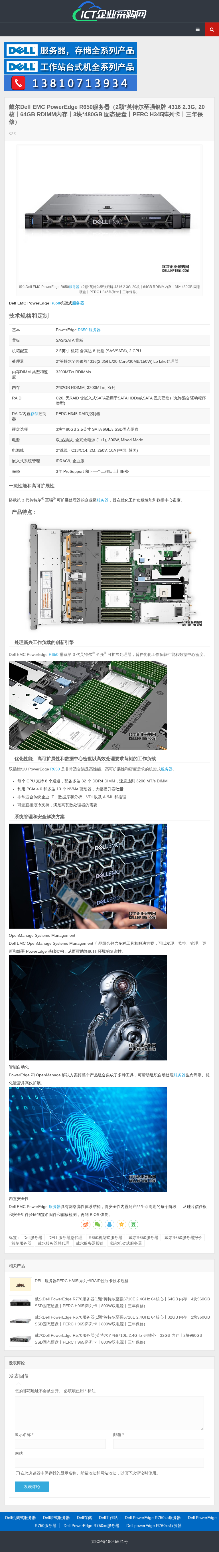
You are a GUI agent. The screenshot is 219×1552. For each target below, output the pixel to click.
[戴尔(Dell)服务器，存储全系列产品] (70, 56)
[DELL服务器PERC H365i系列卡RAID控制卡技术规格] (20, 1284)
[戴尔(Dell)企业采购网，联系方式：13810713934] (70, 89)
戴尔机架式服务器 (126, 1243)
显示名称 (24, 1434)
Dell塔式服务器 (56, 1517)
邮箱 (118, 1434)
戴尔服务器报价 (90, 1243)
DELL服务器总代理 (65, 1237)
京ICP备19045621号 (109, 1541)
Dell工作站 (108, 1517)
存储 (34, 413)
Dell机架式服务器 (20, 1517)
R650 (55, 303)
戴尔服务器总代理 (54, 1243)
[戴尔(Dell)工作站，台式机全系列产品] (70, 73)
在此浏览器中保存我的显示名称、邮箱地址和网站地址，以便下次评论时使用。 (90, 1473)
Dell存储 (84, 1517)
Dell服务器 (32, 1237)
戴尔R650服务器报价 (183, 1237)
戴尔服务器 (21, 1243)
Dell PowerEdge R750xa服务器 (153, 1517)
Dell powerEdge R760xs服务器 (154, 1525)
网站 (19, 1453)
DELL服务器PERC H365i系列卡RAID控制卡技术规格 (82, 1281)
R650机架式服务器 (105, 1237)
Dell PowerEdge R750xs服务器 (91, 1525)
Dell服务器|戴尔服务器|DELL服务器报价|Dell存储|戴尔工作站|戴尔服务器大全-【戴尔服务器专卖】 (109, 11)
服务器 (74, 287)
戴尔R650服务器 (143, 1237)
